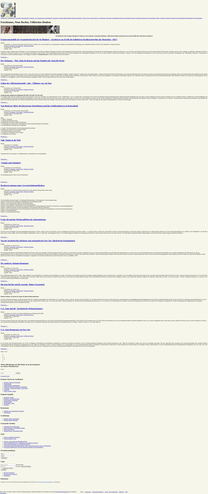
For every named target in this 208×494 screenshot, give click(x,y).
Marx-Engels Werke (9, 429)
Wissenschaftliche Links (10, 438)
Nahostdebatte (115, 18)
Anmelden (3, 469)
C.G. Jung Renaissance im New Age (15, 330)
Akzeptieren (3, 493)
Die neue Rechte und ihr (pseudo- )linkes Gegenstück (23, 284)
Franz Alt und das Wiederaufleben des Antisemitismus (23, 219)
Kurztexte (6, 405)
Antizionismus (11, 18)
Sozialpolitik (4, 18)
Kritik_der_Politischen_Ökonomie (103, 18)
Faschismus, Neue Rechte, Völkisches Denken (22, 46)
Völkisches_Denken (165, 18)
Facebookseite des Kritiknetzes (45, 482)
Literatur (61, 18)
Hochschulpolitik (180, 18)
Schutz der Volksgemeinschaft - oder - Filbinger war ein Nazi (26, 83)
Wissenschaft (7, 412)
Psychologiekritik (197, 18)
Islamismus (144, 18)
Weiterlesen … (4, 57)
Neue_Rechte (90, 18)
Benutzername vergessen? (10, 474)
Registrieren (7, 475)
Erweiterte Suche (5, 376)
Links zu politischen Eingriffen (12, 437)
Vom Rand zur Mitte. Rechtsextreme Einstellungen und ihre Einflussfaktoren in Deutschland (39, 106)
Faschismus (18, 18)
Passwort (18, 466)
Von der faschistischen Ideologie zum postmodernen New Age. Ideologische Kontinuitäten (38, 241)
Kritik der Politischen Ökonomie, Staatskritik (15, 387)
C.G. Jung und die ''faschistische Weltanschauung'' (22, 309)
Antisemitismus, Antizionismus (12, 385)
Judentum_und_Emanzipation (36, 18)
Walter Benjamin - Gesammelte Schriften (14, 428)
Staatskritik (128, 18)
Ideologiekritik (25, 18)
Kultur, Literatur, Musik (10, 391)
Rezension (122, 18)
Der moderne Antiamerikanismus (15, 263)
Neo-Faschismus (151, 18)
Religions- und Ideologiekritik (11, 399)
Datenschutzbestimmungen (62, 491)
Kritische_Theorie (81, 18)
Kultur (157, 18)
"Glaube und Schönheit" (11, 163)
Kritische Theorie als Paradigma (12, 382)
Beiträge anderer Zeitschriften (11, 419)
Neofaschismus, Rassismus (11, 400)
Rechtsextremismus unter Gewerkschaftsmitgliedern (23, 185)
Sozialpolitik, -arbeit (9, 403)
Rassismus (74, 18)
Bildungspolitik (67, 18)
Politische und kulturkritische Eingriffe (14, 411)
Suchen (18, 373)
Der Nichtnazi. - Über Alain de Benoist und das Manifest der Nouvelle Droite (33, 61)
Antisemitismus (48, 18)
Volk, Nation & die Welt (11, 140)
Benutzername (19, 464)
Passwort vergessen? (9, 472)
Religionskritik (189, 18)
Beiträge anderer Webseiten (11, 420)
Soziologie (55, 18)
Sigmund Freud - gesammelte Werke (13, 431)
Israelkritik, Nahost (9, 397)
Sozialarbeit (138, 18)
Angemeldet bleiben (8, 468)
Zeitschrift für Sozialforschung (12, 426)
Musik (133, 18)
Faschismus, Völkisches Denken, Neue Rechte (16, 388)
